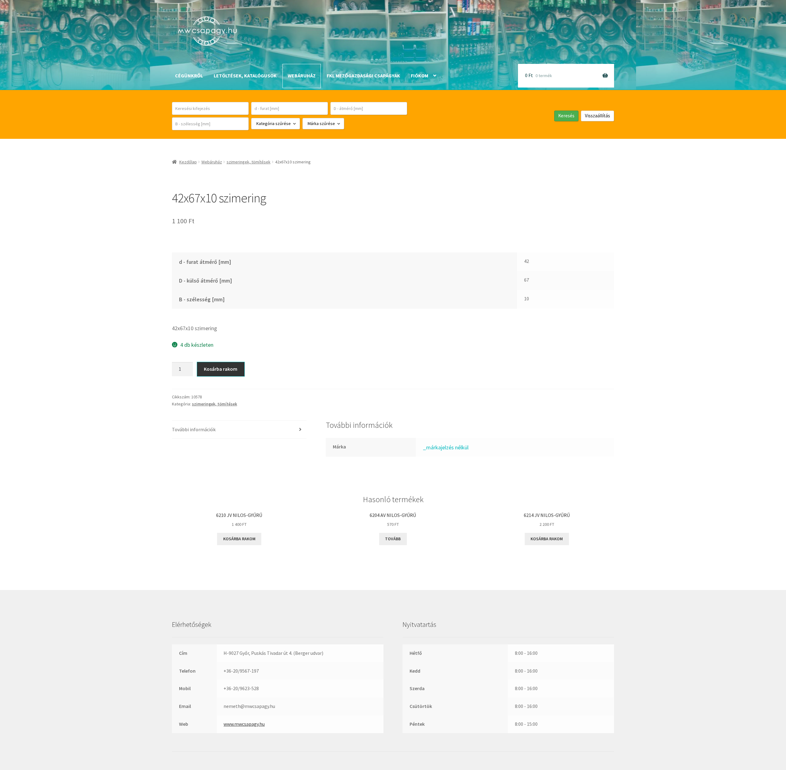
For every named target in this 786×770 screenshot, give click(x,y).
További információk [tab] (194, 429)
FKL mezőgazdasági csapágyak (363, 75)
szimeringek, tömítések (248, 162)
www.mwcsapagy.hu (244, 724)
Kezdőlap (188, 162)
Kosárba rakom (220, 369)
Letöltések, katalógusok (245, 75)
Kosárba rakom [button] (239, 538)
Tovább (393, 538)
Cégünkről (189, 75)
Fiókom (419, 75)
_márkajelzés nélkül (446, 447)
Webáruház (302, 75)
